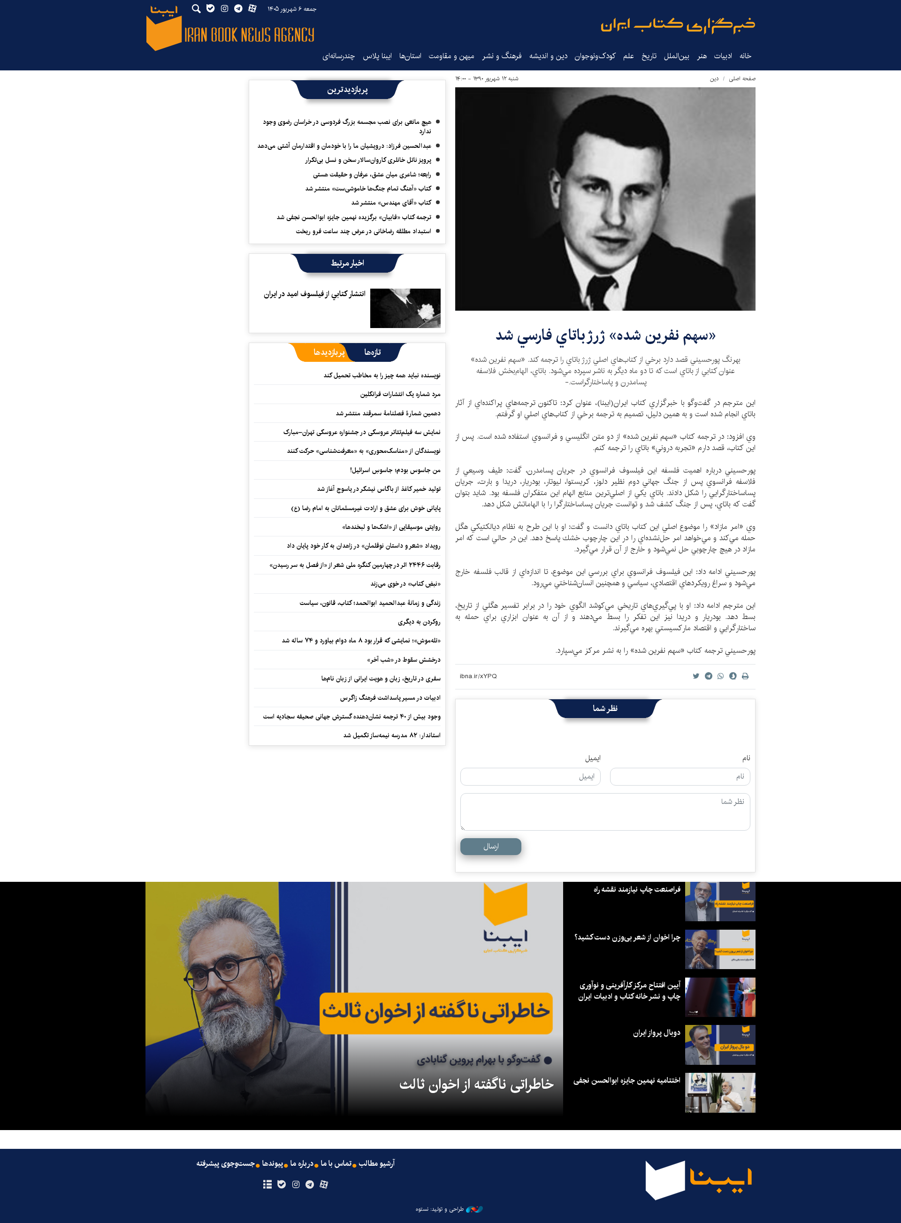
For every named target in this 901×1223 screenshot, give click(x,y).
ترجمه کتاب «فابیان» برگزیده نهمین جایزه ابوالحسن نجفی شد (353, 217)
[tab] (373, 352)
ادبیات (723, 56)
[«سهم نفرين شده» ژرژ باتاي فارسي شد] (605, 199)
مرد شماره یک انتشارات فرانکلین (400, 394)
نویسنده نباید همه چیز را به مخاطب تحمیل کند (382, 375)
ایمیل (593, 758)
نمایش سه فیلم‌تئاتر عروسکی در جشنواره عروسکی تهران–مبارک (362, 432)
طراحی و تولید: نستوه (440, 1209)
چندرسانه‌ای (338, 56)
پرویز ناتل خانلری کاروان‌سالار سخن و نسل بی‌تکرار (368, 160)
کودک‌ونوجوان (595, 56)
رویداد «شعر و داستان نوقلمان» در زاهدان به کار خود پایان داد (364, 546)
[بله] (281, 1185)
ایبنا (678, 26)
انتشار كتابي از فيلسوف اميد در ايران (315, 294)
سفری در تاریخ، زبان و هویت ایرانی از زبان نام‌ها (381, 678)
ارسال (491, 846)
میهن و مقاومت (451, 56)
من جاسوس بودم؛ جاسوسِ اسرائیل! (395, 470)
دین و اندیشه (548, 56)
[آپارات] (324, 1185)
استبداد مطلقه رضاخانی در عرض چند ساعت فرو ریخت (363, 231)
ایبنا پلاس (377, 56)
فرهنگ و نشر (502, 56)
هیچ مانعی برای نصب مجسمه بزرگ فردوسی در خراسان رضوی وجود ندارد (347, 127)
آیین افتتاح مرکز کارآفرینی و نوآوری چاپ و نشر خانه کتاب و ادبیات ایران (629, 991)
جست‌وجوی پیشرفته (226, 1163)
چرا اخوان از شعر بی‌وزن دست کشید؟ (627, 937)
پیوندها (272, 1163)
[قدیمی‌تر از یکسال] (405, 308)
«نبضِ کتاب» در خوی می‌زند (405, 584)
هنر (702, 56)
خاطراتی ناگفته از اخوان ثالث (476, 1084)
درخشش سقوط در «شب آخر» (404, 660)
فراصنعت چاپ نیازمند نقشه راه (637, 889)
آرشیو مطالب (377, 1163)
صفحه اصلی (742, 78)
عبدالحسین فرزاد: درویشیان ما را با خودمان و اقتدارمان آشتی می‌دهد (344, 146)
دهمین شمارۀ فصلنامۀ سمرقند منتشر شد (388, 413)
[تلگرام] (310, 1185)
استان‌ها (410, 56)
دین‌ (714, 78)
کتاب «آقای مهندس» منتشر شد (391, 203)
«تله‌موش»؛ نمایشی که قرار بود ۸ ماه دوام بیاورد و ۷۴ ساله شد (361, 640)
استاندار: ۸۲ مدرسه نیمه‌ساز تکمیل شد (392, 735)
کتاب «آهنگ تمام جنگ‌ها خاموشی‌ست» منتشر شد (368, 188)
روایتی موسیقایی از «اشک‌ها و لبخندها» (391, 527)
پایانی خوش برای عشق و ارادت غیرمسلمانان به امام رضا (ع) (366, 508)
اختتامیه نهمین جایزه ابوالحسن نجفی (626, 1080)
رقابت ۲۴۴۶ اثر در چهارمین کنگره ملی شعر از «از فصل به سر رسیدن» (355, 565)
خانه (746, 56)
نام (746, 758)
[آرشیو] (267, 1185)
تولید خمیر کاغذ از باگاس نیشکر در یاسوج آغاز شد (379, 489)
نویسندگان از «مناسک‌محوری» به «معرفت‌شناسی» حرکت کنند (364, 451)
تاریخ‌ (649, 56)
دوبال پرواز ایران (656, 1032)
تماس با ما (336, 1163)
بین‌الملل (676, 56)
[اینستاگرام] (295, 1185)
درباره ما (301, 1163)
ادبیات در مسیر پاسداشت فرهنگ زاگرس (390, 698)
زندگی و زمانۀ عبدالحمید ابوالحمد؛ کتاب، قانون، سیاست (370, 603)
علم (628, 56)
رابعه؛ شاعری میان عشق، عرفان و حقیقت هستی (372, 174)
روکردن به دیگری (419, 622)
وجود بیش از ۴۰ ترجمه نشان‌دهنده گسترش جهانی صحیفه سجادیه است (352, 716)
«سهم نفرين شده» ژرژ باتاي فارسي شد (605, 335)
